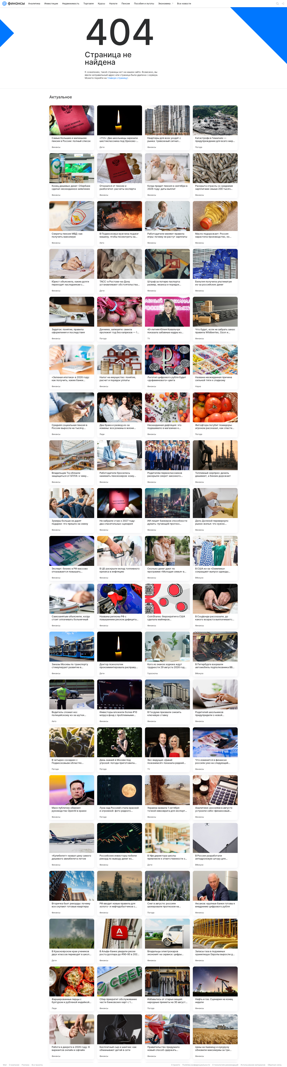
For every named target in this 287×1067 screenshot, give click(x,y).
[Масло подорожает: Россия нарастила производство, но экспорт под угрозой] (215, 223)
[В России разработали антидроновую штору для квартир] (215, 845)
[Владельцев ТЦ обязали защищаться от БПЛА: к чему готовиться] (71, 462)
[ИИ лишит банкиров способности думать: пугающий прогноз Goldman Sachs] (167, 510)
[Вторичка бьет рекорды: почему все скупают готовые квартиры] (71, 893)
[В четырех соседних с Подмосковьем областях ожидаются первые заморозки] (71, 749)
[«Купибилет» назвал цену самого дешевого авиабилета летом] (71, 845)
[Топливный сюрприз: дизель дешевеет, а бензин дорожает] (215, 462)
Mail (5, 1065)
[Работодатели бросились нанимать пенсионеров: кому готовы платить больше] (119, 462)
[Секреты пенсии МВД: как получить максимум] (71, 223)
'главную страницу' (117, 78)
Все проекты (37, 1065)
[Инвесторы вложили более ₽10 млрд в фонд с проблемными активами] (119, 701)
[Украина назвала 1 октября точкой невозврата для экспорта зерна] (167, 797)
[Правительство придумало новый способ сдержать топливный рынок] (167, 1036)
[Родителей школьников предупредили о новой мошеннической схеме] (215, 701)
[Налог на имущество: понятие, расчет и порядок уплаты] (119, 367)
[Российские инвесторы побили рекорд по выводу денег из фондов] (119, 845)
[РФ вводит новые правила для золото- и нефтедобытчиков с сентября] (119, 893)
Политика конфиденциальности (196, 1065)
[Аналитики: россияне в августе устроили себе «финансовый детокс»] (215, 797)
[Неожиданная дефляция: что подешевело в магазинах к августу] (167, 414)
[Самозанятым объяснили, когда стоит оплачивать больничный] (71, 606)
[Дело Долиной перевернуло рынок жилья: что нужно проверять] (215, 510)
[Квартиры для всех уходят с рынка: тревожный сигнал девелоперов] (167, 127)
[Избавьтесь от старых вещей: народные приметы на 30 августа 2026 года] (167, 989)
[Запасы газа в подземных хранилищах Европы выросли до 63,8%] (215, 941)
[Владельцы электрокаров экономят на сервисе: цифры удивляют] (167, 941)
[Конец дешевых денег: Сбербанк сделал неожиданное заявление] (71, 175)
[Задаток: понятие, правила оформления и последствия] (71, 319)
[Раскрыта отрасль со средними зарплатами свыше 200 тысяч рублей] (215, 175)
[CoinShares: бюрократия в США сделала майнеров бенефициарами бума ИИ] (167, 606)
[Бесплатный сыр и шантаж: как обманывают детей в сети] (119, 1036)
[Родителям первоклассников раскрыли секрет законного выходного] (167, 462)
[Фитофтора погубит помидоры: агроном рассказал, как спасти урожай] (215, 414)
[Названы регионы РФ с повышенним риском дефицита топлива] (119, 606)
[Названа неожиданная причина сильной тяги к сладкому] (215, 367)
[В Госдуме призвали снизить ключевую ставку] (167, 701)
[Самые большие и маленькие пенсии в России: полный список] (71, 127)
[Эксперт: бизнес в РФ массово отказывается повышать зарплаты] (71, 558)
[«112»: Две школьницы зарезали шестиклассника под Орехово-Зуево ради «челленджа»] (119, 127)
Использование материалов (253, 1065)
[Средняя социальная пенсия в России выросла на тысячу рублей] (71, 414)
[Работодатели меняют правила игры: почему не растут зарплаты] (167, 223)
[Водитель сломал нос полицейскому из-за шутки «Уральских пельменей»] (71, 701)
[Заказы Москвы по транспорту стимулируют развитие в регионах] (71, 654)
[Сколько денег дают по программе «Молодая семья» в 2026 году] (167, 558)
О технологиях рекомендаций (225, 1065)
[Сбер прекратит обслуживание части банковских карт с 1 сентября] (119, 989)
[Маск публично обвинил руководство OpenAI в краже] (71, 797)
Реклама (25, 1065)
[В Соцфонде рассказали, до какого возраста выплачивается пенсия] (215, 606)
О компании (14, 1065)
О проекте (175, 1065)
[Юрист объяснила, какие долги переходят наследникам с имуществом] (71, 271)
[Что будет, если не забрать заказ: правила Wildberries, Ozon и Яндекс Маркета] (215, 319)
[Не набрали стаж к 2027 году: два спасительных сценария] (119, 510)
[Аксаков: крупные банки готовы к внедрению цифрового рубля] (215, 893)
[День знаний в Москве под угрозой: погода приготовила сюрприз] (119, 749)
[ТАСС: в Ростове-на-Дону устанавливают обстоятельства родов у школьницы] (119, 271)
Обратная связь (275, 1065)
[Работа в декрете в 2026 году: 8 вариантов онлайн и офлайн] (71, 1036)
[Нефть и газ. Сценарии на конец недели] (215, 989)
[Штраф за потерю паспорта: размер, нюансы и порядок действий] (167, 271)
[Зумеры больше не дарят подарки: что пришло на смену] (71, 510)
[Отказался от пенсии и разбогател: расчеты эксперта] (119, 175)
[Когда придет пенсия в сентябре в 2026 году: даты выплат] (167, 175)
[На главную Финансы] (16, 3)
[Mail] (4, 3)
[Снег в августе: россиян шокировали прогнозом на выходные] (167, 893)
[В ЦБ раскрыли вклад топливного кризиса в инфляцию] (119, 558)
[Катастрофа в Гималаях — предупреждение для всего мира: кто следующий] (215, 127)
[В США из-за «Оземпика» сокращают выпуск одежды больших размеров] (215, 558)
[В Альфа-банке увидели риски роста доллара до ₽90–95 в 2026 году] (119, 941)
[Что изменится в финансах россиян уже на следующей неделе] (215, 749)
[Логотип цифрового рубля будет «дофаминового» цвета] (167, 367)
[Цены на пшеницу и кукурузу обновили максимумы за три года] (215, 1036)
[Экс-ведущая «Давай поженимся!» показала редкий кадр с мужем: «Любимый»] (167, 749)
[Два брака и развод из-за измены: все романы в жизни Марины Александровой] (119, 414)
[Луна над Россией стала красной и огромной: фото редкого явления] (119, 797)
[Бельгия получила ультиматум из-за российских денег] (215, 271)
